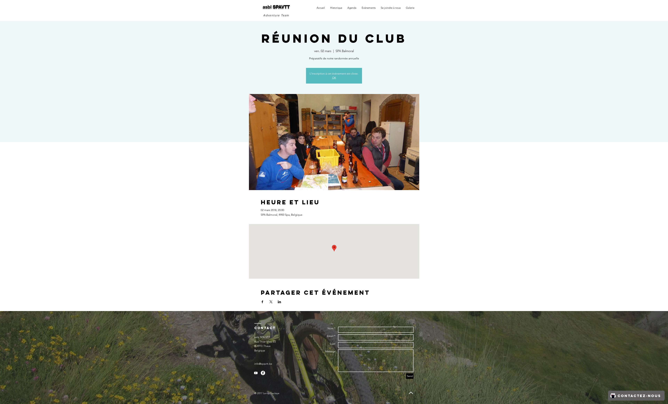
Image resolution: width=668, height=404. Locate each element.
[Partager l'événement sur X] (271, 301)
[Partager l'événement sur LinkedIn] (279, 301)
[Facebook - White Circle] (263, 373)
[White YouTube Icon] (256, 373)
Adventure (271, 15)
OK (334, 77)
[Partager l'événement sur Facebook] (262, 301)
